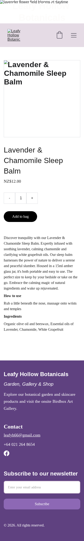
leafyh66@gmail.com (22, 435)
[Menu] (74, 35)
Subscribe (42, 504)
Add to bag (20, 216)
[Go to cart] (59, 35)
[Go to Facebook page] (6, 453)
